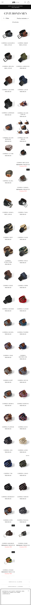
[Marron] (5, 549)
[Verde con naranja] (13, 575)
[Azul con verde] (7, 577)
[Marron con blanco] (11, 575)
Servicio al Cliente (15, 581)
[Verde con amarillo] (2, 575)
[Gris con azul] (4, 575)
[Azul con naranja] (9, 577)
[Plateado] (22, 549)
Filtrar (7, 18)
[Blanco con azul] (8, 575)
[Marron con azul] (9, 575)
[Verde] (7, 549)
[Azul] (9, 549)
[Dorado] (25, 549)
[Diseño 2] (23, 216)
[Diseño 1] (22, 216)
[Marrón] (9, 216)
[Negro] (7, 216)
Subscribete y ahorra (15, 586)
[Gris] (20, 549)
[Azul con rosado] (6, 575)
